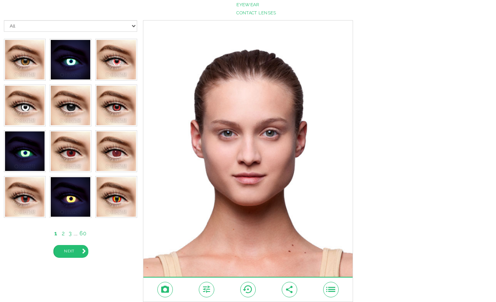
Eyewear (247, 4)
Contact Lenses (256, 13)
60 (83, 233)
